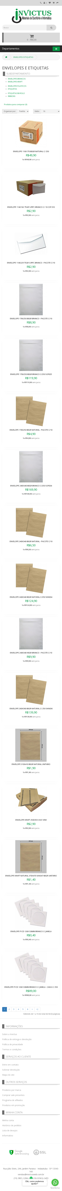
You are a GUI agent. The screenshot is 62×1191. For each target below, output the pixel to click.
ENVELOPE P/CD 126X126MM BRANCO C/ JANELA (31, 931)
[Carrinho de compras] (54, 3)
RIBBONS (11, 96)
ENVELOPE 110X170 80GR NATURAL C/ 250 (31, 151)
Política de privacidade (12, 1044)
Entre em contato (10, 1064)
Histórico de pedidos (11, 1125)
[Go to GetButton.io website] (55, 1188)
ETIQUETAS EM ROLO (16, 93)
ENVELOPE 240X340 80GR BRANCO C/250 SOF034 (31, 485)
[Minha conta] (45, 3)
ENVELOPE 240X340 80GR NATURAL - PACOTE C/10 (31, 541)
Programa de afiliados (12, 1100)
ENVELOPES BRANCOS (17, 79)
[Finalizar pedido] (57, 3)
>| (37, 1009)
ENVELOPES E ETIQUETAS (23, 57)
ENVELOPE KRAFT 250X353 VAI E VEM (31, 820)
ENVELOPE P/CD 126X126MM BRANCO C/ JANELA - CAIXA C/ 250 (31, 987)
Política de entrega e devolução (17, 1039)
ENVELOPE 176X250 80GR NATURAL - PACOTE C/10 (31, 430)
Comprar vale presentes (13, 1095)
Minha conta (8, 1120)
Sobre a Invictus (9, 1034)
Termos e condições (11, 1049)
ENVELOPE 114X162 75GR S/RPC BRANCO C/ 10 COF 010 (31, 207)
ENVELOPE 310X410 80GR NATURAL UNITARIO (31, 764)
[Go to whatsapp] (55, 1182)
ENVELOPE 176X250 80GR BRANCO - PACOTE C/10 (31, 318)
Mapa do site (8, 1074)
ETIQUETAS (12, 89)
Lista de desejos (9, 1130)
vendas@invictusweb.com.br (31, 1174)
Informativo (7, 1135)
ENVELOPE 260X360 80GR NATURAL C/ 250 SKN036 (31, 708)
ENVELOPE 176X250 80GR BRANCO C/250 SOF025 (31, 374)
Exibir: (37, 111)
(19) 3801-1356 (21, 1178)
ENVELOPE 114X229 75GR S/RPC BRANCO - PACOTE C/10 (31, 262)
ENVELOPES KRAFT (15, 81)
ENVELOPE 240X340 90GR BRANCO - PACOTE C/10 (31, 652)
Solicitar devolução (11, 1069)
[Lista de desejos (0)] (50, 3)
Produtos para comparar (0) (15, 104)
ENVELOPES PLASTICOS (17, 86)
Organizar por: (10, 111)
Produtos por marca (11, 1090)
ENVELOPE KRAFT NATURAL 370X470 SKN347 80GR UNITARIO (31, 875)
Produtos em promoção (13, 1105)
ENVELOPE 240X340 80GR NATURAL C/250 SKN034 (31, 597)
